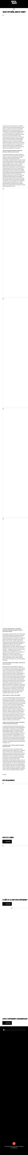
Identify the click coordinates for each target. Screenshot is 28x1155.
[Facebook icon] (12, 1150)
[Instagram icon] (15, 1150)
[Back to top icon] (14, 1143)
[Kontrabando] (14, 4)
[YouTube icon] (14, 1150)
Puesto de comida (8, 837)
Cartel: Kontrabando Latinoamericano (14, 1019)
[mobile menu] (26, 4)
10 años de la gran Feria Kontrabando (14, 900)
